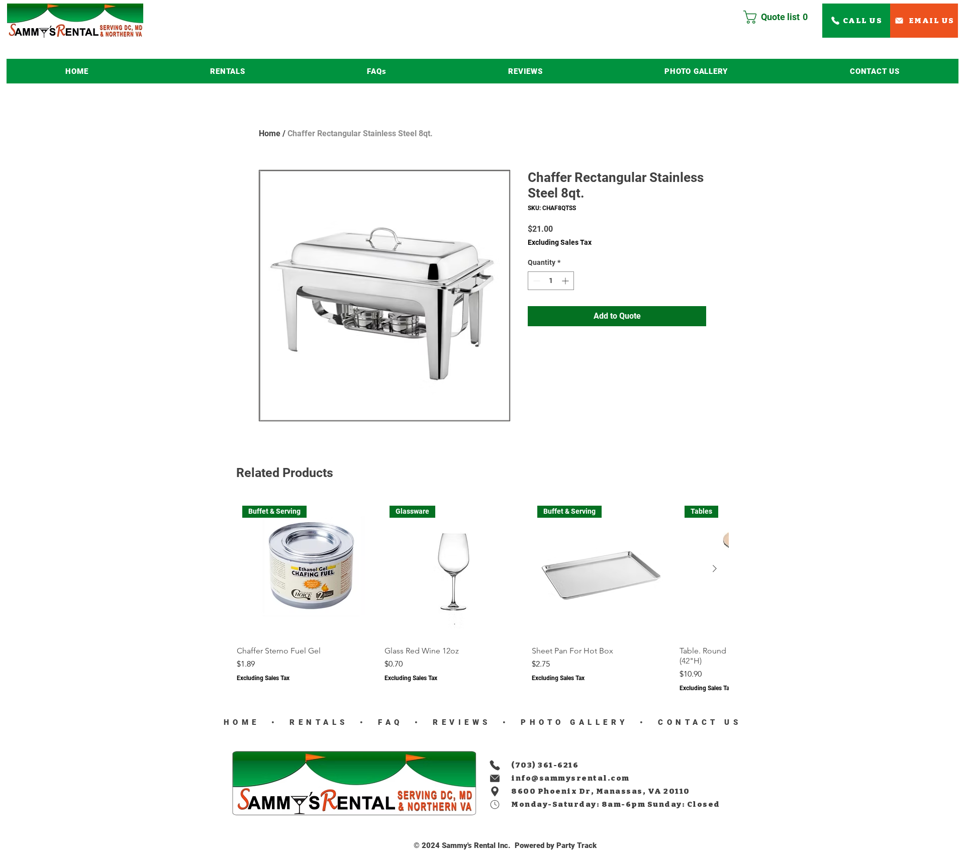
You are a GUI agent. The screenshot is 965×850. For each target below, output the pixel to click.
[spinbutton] (551, 281)
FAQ (387, 722)
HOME (242, 722)
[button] (227, 71)
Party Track (576, 845)
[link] (779, 17)
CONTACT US (697, 722)
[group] (482, 596)
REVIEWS (459, 722)
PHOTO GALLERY (574, 722)
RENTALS (319, 722)
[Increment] (566, 281)
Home (269, 133)
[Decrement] (535, 281)
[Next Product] (715, 568)
